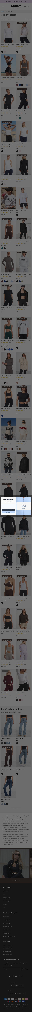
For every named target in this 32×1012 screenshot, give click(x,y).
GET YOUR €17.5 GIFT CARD (8, 509)
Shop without (8, 512)
